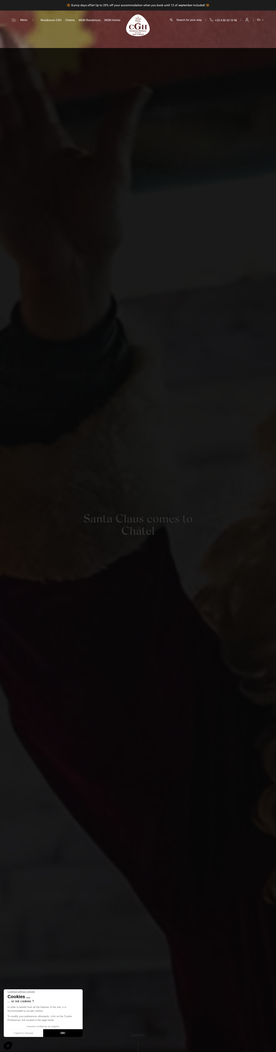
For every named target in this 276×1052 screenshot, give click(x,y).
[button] (7, 1045)
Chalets (70, 20)
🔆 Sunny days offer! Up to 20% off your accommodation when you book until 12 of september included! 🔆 (138, 5)
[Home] (138, 25)
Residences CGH (51, 20)
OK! (62, 1032)
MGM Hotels (112, 20)
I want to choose (23, 1032)
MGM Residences (90, 20)
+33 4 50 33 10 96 (226, 20)
